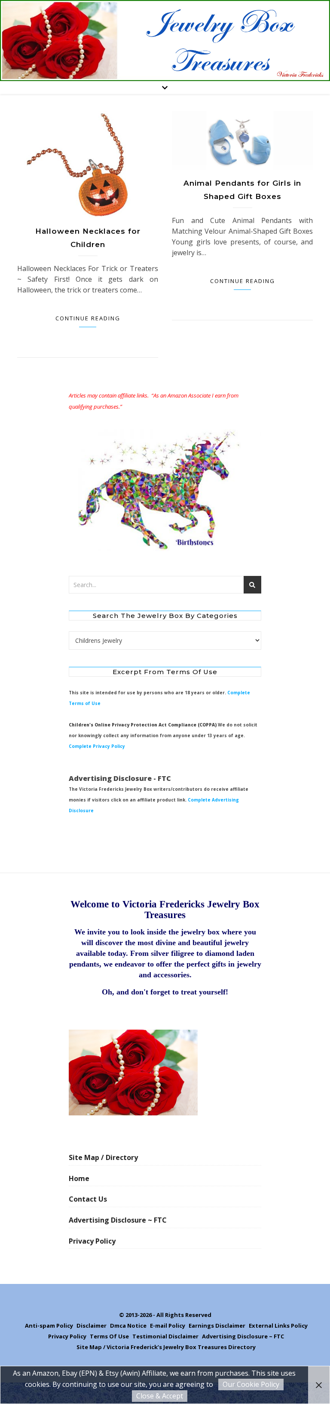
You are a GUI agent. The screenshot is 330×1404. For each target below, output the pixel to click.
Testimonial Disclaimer (165, 1336)
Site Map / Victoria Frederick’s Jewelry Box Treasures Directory (166, 1347)
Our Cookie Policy (251, 1384)
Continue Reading (87, 318)
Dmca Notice (128, 1325)
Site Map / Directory (103, 1157)
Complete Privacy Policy (97, 746)
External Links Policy (278, 1325)
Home (79, 1178)
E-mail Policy (167, 1325)
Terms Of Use (109, 1336)
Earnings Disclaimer (217, 1325)
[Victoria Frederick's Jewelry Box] (165, 40)
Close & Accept (159, 1396)
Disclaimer (91, 1325)
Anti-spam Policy (49, 1325)
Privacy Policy (92, 1241)
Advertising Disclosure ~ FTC (118, 1220)
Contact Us (88, 1199)
